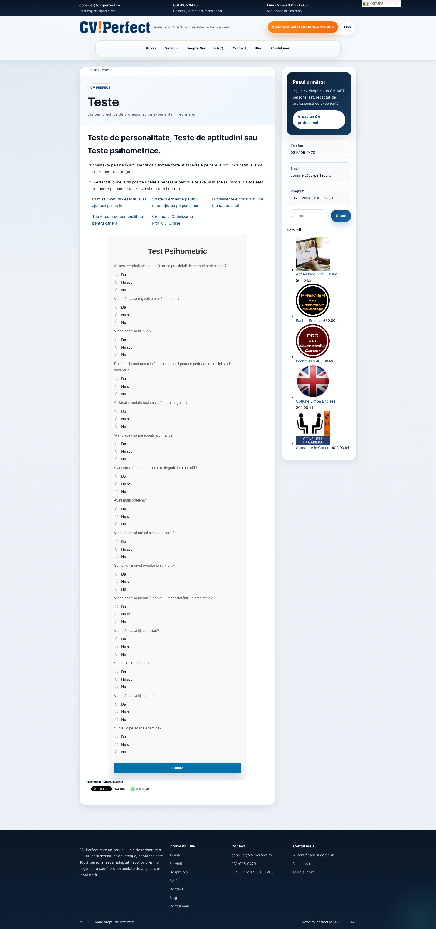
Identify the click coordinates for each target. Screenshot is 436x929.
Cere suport (303, 872)
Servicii (171, 48)
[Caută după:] (308, 215)
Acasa (151, 48)
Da (123, 275)
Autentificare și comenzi (314, 855)
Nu (123, 290)
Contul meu (280, 48)
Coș (347, 27)
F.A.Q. (219, 48)
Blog (258, 48)
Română (376, 3)
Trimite (177, 768)
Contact (239, 48)
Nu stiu (126, 282)
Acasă (92, 70)
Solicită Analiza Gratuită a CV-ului (303, 27)
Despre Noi (195, 48)
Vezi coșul (302, 863)
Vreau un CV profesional (309, 119)
